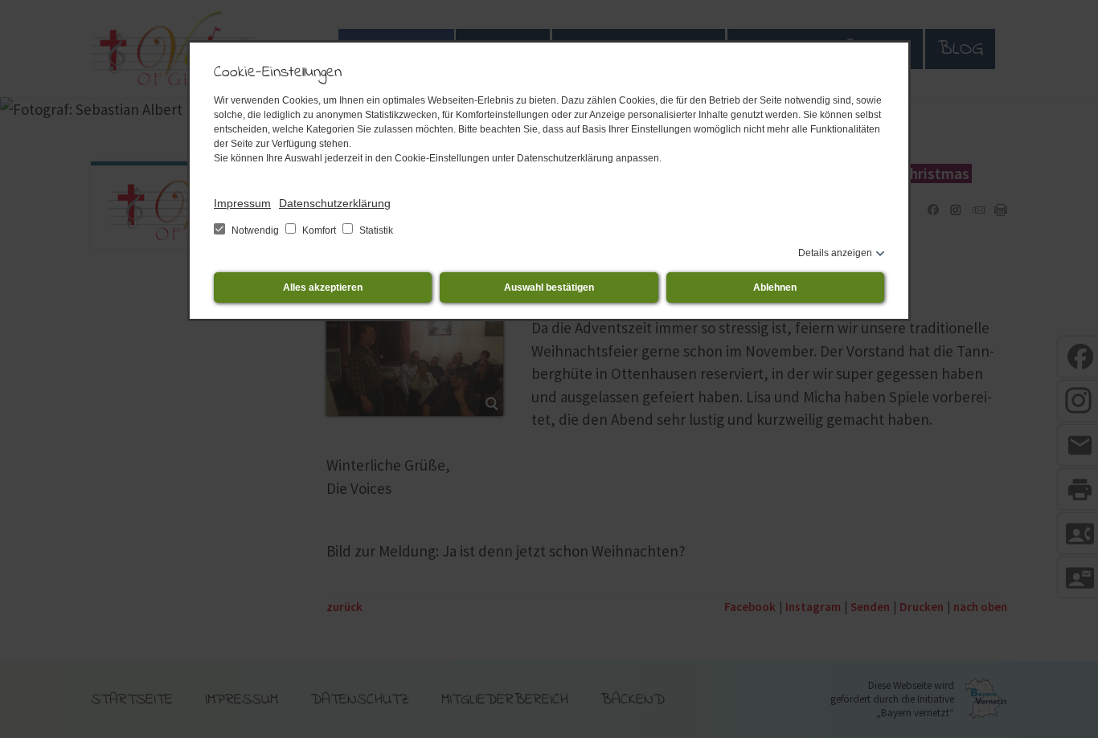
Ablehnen (775, 287)
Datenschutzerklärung (335, 203)
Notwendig (255, 230)
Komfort (319, 230)
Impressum (242, 203)
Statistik (375, 230)
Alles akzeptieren (323, 287)
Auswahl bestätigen (549, 287)
